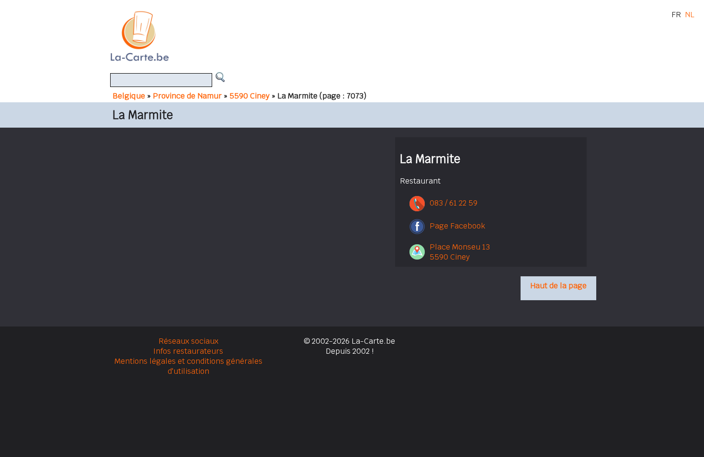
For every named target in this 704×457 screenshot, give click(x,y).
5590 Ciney (249, 96)
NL (689, 15)
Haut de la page (558, 286)
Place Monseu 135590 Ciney (460, 252)
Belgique (129, 96)
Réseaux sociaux (188, 341)
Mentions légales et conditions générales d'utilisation (188, 366)
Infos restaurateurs (188, 351)
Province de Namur (187, 96)
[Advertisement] (363, 35)
